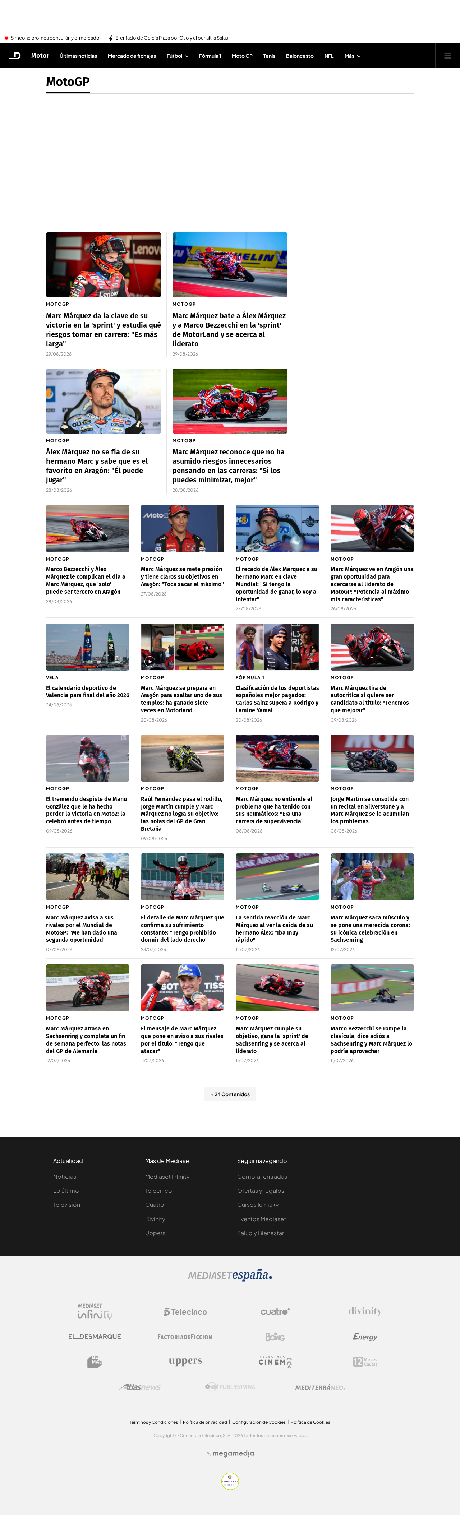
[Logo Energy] (365, 1337)
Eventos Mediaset (261, 1219)
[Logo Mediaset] (230, 1279)
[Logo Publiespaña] (230, 1387)
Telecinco (158, 1190)
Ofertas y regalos (260, 1190)
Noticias (64, 1176)
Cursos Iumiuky (258, 1204)
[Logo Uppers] (185, 1362)
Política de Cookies (310, 1422)
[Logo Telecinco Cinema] (275, 1361)
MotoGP (68, 81)
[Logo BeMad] (94, 1362)
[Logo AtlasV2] (140, 1387)
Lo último (66, 1190)
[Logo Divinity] (365, 1312)
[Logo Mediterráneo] (320, 1387)
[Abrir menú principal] (447, 55)
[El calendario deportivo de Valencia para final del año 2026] (87, 647)
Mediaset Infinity (167, 1176)
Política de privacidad (205, 1422)
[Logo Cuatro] (275, 1312)
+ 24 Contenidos (230, 1094)
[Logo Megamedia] (233, 1453)
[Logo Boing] (275, 1337)
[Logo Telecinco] (185, 1312)
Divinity (155, 1219)
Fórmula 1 (250, 677)
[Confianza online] (230, 1488)
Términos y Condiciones (154, 1422)
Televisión (66, 1204)
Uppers (155, 1233)
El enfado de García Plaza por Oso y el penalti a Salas (171, 38)
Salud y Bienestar (260, 1233)
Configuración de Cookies (259, 1422)
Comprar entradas (262, 1176)
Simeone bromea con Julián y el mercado (55, 38)
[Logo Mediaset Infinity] (95, 1312)
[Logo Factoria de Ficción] (185, 1337)
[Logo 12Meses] (365, 1362)
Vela (52, 677)
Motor (40, 55)
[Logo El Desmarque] (95, 1336)
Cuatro (154, 1204)
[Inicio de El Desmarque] (15, 55)
